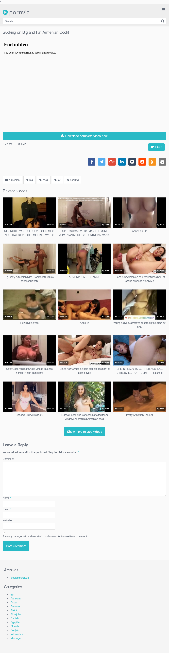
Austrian (15, 606)
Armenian (14, 180)
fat (58, 180)
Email (7, 509)
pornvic (18, 12)
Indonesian (17, 634)
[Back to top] (160, 643)
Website (7, 520)
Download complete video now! (86, 135)
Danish (14, 618)
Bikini (14, 610)
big (31, 180)
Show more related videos (84, 431)
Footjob (15, 630)
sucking (74, 180)
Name (7, 498)
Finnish (15, 626)
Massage (16, 638)
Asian (14, 602)
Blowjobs (16, 614)
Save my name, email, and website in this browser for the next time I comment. (45, 536)
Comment (8, 459)
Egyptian (15, 622)
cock (45, 180)
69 (12, 594)
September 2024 (20, 577)
